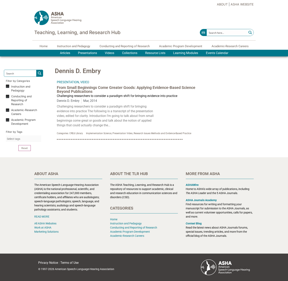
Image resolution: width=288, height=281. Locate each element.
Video (84, 82)
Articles (65, 53)
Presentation (68, 82)
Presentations (87, 53)
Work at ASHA (42, 227)
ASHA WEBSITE (242, 4)
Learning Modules (185, 53)
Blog (194, 223)
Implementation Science (98, 133)
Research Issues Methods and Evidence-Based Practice (162, 133)
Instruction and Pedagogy (73, 46)
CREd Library (76, 133)
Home (44, 46)
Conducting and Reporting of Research (125, 46)
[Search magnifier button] (250, 32)
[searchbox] (23, 138)
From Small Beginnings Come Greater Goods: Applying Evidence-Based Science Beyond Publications (126, 89)
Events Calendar (217, 53)
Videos (109, 53)
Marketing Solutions (46, 231)
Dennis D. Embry (68, 101)
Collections (129, 53)
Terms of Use (69, 263)
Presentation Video (122, 133)
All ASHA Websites (45, 223)
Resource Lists (155, 53)
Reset (24, 148)
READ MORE (41, 216)
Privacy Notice (48, 263)
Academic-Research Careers (230, 46)
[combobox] (23, 138)
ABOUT (222, 4)
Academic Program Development (180, 46)
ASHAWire (192, 184)
